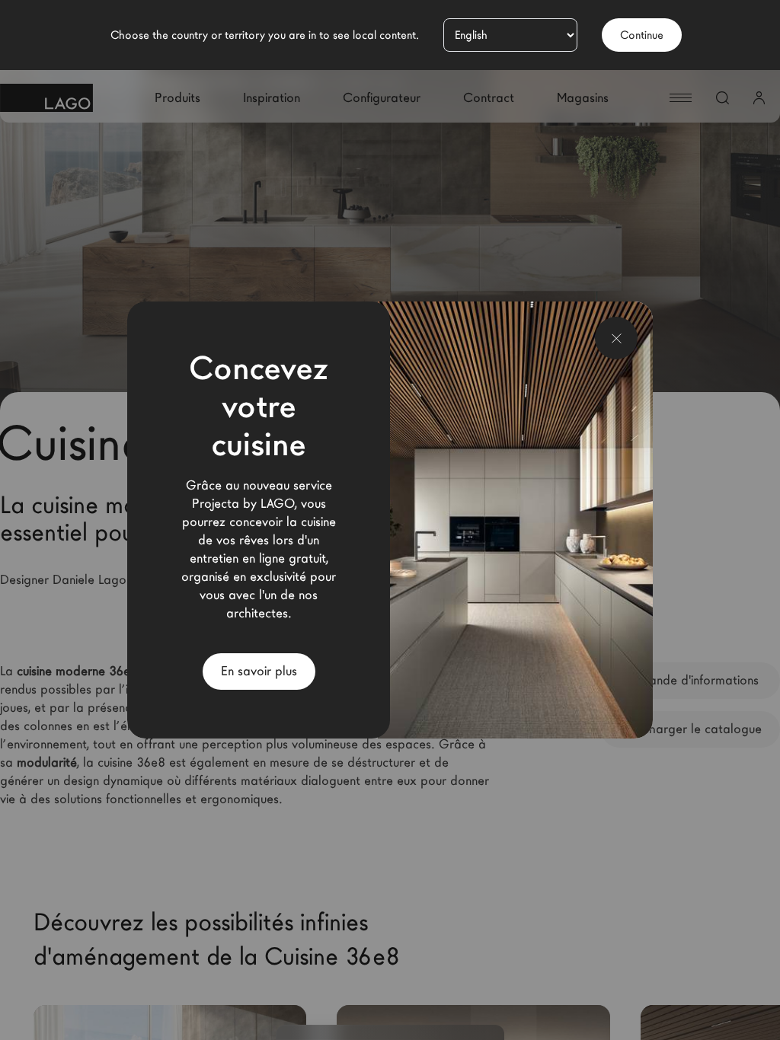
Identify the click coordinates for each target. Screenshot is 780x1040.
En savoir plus (259, 671)
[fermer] (616, 338)
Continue (641, 35)
